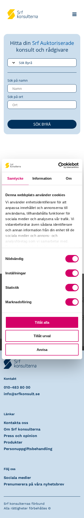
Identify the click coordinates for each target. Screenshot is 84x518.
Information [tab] (42, 178)
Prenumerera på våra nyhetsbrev (34, 484)
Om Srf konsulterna (22, 429)
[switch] (72, 273)
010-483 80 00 (17, 387)
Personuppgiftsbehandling (28, 449)
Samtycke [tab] (15, 178)
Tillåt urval (42, 336)
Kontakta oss (16, 422)
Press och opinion (20, 436)
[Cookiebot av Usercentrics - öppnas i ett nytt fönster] (59, 165)
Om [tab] (69, 178)
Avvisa (42, 349)
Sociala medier (17, 477)
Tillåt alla (42, 322)
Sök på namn (17, 80)
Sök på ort (15, 96)
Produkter (13, 442)
